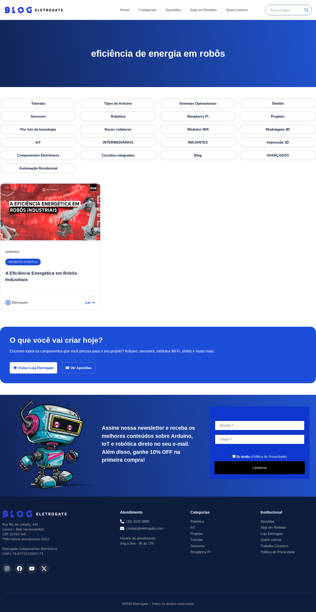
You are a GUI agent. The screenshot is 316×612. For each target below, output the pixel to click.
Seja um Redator (203, 10)
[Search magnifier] (306, 10)
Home (125, 10)
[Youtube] (32, 568)
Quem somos (237, 10)
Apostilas (173, 10)
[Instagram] (7, 568)
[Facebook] (19, 568)
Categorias (147, 10)
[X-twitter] (44, 568)
